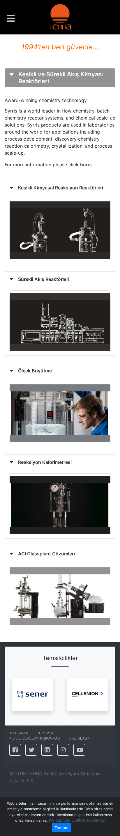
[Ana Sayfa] (60, 16)
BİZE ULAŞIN (79, 738)
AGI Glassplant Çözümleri (46, 554)
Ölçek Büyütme (35, 371)
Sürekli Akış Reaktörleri (43, 279)
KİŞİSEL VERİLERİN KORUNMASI (77, 820)
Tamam (61, 827)
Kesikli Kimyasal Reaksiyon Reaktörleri (60, 188)
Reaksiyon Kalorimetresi (45, 462)
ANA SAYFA (18, 733)
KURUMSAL (46, 733)
